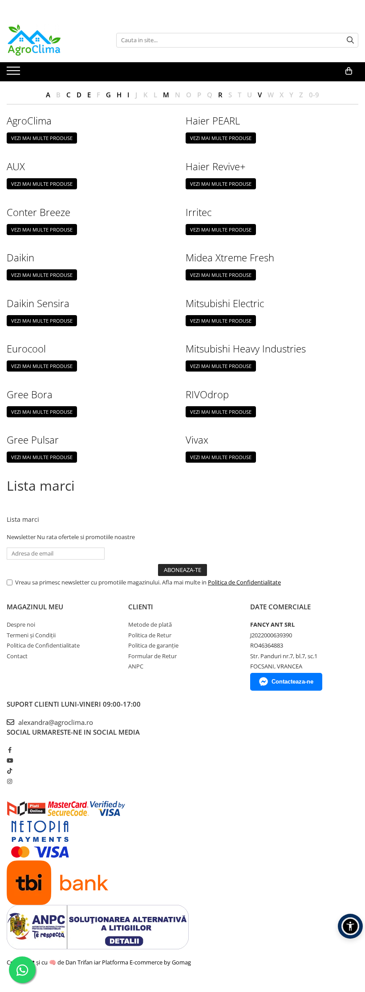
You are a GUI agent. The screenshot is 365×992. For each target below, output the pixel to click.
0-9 (314, 94)
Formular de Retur (152, 656)
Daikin (20, 257)
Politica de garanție (153, 645)
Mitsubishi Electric (225, 303)
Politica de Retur (149, 635)
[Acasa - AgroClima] (51, 40)
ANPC (135, 666)
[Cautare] (350, 40)
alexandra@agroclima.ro (54, 722)
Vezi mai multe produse (42, 138)
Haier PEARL (213, 120)
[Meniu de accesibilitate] (350, 926)
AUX (16, 166)
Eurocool (26, 348)
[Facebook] (9, 750)
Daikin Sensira (38, 303)
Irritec (198, 212)
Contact (17, 656)
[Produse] (14, 73)
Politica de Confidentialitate (244, 582)
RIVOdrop (207, 394)
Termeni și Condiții (31, 635)
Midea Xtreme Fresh (230, 257)
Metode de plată (150, 624)
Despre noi (21, 624)
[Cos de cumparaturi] (348, 71)
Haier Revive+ (216, 166)
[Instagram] (9, 781)
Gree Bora (30, 394)
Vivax (197, 439)
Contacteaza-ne (292, 681)
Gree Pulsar (33, 439)
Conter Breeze (38, 212)
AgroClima (29, 120)
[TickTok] (9, 771)
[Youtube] (9, 760)
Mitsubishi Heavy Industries (246, 348)
